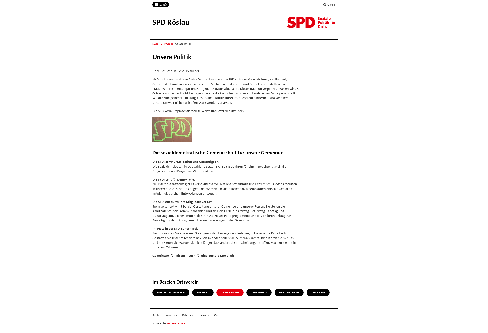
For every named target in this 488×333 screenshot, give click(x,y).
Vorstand (202, 292)
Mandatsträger (289, 292)
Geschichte (318, 292)
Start (155, 43)
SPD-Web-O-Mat (176, 323)
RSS (216, 315)
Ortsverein (167, 43)
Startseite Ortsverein (171, 292)
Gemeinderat (259, 292)
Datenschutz (189, 315)
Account (205, 315)
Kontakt (157, 315)
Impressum (171, 315)
